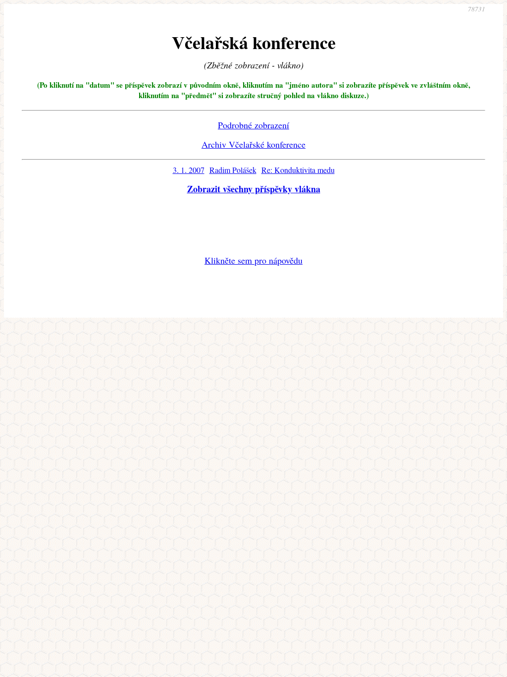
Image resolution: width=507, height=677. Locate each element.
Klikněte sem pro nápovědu (253, 260)
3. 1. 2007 (188, 170)
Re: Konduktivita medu (298, 170)
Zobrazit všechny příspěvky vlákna (253, 188)
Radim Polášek (232, 170)
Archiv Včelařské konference (253, 144)
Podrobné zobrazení (253, 125)
